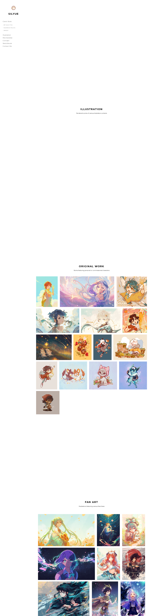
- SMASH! (5, 30)
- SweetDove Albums (9, 27)
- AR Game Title (8, 25)
